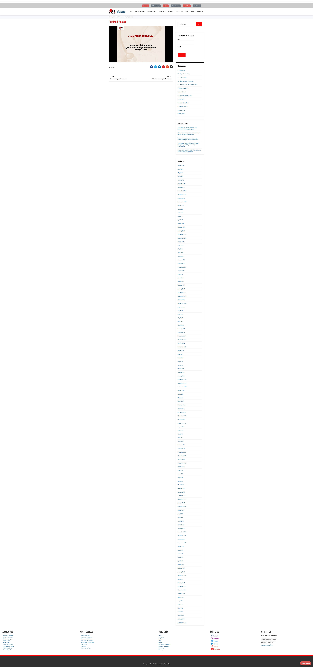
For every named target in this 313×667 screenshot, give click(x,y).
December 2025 (182, 191)
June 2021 (180, 358)
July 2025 (180, 209)
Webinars (83, 646)
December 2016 (182, 532)
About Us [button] (145, 6)
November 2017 (182, 499)
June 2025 (180, 212)
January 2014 (181, 583)
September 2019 (182, 423)
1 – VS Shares (181, 70)
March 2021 (181, 368)
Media (187, 11)
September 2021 (182, 347)
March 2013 (181, 615)
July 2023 (180, 274)
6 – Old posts (181, 99)
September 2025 (182, 202)
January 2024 (181, 263)
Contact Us (200, 11)
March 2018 (181, 485)
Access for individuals (86, 639)
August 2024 (181, 241)
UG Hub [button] (166, 6)
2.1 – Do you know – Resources (186, 81)
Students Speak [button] (176, 6)
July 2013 (180, 601)
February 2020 (181, 405)
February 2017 (181, 524)
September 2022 (182, 303)
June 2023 (180, 278)
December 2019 (182, 412)
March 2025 (181, 223)
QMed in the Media (8, 644)
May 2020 (180, 398)
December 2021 (182, 336)
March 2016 (181, 564)
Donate (160, 642)
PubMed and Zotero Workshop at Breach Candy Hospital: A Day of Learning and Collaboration (188, 144)
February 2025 (181, 227)
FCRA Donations (7, 648)
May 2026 (180, 173)
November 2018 (182, 456)
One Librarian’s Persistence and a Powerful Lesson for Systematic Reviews (189, 133)
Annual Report (7, 650)
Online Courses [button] (156, 6)
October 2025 (181, 198)
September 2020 (182, 387)
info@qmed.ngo (267, 644)
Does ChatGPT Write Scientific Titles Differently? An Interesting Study (187, 128)
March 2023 (181, 281)
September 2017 (182, 506)
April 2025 (180, 220)
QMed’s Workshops (140, 11)
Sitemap (161, 650)
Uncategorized (181, 113)
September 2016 (182, 543)
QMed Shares (181, 110)
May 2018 (180, 477)
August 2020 (181, 390)
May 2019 (180, 434)
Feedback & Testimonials (87, 642)
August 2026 (181, 165)
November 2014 (182, 575)
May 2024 (180, 249)
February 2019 (181, 445)
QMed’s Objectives (8, 637)
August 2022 (181, 307)
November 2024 (182, 238)
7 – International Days (183, 103)
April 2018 (180, 481)
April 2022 (180, 321)
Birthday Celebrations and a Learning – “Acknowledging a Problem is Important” (188, 138)
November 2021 (182, 339)
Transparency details (8, 646)
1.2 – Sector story (182, 77)
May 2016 (180, 557)
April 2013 (180, 612)
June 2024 (180, 245)
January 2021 (181, 376)
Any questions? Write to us (266, 645)
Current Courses (85, 635)
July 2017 (180, 514)
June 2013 (180, 604)
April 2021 (180, 365)
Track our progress (8, 639)
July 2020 (180, 394)
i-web (131, 11)
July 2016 (180, 550)
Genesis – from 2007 (8, 635)
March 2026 (181, 180)
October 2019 (181, 419)
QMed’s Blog (162, 11)
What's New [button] (187, 6)
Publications (179, 11)
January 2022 (181, 332)
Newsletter (161, 648)
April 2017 (180, 517)
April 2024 (180, 252)
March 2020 (181, 401)
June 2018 (180, 474)
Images (192, 11)
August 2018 (181, 466)
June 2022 (180, 314)
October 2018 (181, 459)
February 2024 (181, 260)
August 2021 (181, 350)
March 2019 (181, 441)
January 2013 (181, 619)
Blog (160, 640)
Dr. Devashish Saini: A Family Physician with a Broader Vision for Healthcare (189, 150)
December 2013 (182, 586)
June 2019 (180, 430)
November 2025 (182, 194)
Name (179, 40)
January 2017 (181, 528)
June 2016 (180, 553)
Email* (179, 47)
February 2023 (181, 285)
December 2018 (182, 452)
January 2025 (181, 231)
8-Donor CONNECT (183, 106)
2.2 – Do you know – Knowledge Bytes (187, 84)
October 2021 (181, 343)
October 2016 (181, 539)
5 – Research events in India (185, 95)
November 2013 (182, 590)
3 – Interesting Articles (183, 88)
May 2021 (180, 361)
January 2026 (181, 187)
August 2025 (181, 205)
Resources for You (85, 648)
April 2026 (180, 176)
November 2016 (182, 535)
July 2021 (180, 354)
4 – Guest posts (182, 92)
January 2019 (181, 448)
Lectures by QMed (151, 11)
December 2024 (182, 234)
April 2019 (180, 437)
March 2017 (181, 521)
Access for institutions (86, 637)
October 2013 (181, 593)
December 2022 (182, 292)
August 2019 (181, 427)
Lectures (161, 639)
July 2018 (180, 470)
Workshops (161, 637)
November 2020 (182, 383)
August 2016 (181, 546)
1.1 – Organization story (184, 74)
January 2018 (181, 492)
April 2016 (180, 561)
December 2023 (182, 267)
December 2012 (182, 622)
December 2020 (182, 379)
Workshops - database (164, 644)
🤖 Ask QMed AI (306, 663)
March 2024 (181, 256)
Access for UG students (87, 640)
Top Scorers (84, 644)
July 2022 (180, 310)
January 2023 (181, 289)
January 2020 (181, 408)
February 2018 (181, 488)
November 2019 (182, 416)
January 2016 (181, 572)
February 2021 (181, 372)
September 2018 (182, 463)
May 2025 (180, 216)
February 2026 (181, 183)
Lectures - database (164, 646)
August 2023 (181, 270)
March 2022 (181, 325)
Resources (170, 11)
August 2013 (181, 597)
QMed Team (6, 640)
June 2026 (180, 169)
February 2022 (181, 329)
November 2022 (182, 296)
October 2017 (181, 503)
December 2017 (182, 495)
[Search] (199, 24)
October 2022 (181, 300)
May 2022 (180, 318)
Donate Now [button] (197, 6)
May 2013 (180, 608)
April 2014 (180, 579)
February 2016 (181, 568)
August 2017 (181, 510)
